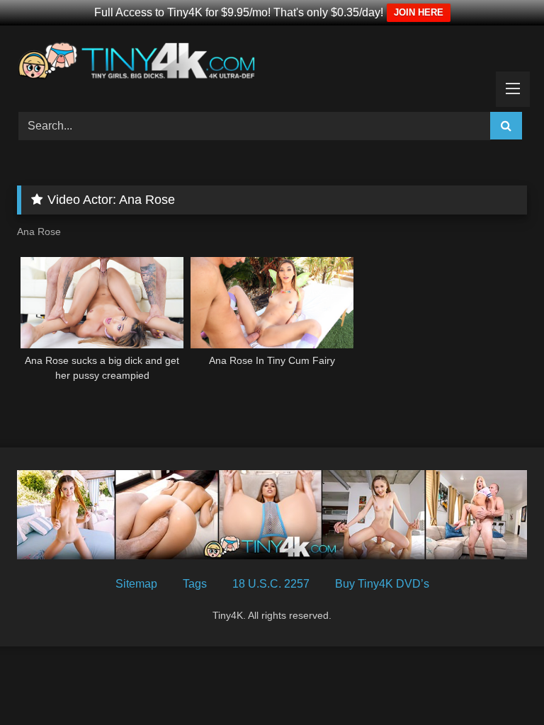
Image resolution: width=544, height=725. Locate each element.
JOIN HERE (418, 12)
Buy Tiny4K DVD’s (382, 584)
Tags (195, 584)
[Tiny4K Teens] (272, 64)
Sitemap (136, 584)
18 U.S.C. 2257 (271, 584)
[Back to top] (500, 683)
